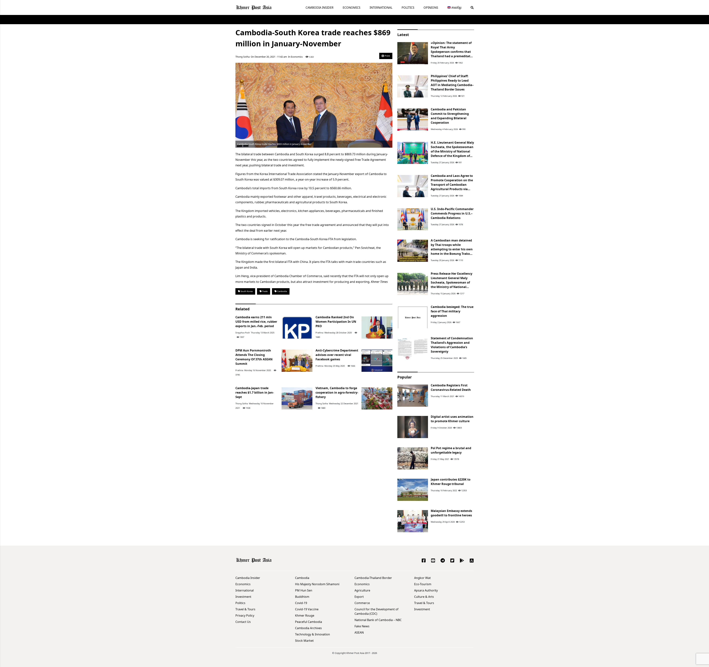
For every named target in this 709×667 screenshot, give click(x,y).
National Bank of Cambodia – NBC (378, 620)
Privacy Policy (244, 615)
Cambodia (282, 291)
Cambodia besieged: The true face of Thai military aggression (452, 311)
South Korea (246, 291)
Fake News (361, 626)
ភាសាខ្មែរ (456, 8)
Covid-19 (301, 603)
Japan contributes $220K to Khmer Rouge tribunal (450, 481)
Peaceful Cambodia (308, 622)
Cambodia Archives (308, 628)
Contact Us (243, 622)
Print (387, 55)
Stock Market (304, 641)
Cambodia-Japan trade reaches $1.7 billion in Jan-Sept (254, 392)
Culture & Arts (424, 597)
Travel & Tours (245, 609)
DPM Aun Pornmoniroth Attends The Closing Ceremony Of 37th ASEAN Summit (254, 357)
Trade (265, 291)
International (381, 8)
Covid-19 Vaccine (306, 609)
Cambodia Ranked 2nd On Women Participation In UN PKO (336, 321)
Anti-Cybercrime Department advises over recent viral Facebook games (337, 354)
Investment (243, 597)
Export (359, 597)
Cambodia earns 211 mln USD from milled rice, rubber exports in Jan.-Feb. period (256, 321)
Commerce (362, 603)
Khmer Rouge (304, 615)
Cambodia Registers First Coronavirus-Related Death (451, 387)
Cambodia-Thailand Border (373, 578)
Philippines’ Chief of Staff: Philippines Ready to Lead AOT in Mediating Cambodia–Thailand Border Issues (452, 82)
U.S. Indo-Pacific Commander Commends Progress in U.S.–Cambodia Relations (452, 213)
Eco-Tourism (422, 584)
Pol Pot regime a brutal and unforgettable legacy (451, 450)
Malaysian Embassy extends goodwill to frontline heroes (451, 513)
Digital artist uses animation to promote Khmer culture (452, 419)
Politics (408, 8)
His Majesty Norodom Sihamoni (317, 584)
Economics (351, 8)
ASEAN (359, 632)
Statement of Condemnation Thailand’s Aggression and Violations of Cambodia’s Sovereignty (452, 345)
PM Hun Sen (303, 590)
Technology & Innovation (312, 634)
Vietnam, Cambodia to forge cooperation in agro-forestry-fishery (337, 392)
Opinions (431, 8)
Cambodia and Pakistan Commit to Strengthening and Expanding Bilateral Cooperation (450, 116)
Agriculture (362, 590)
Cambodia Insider (319, 8)
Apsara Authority (426, 590)
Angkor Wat (422, 578)
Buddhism (302, 597)
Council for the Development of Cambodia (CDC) (376, 611)
